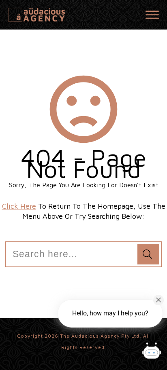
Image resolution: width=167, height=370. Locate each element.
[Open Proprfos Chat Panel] (151, 352)
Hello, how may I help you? (110, 313)
